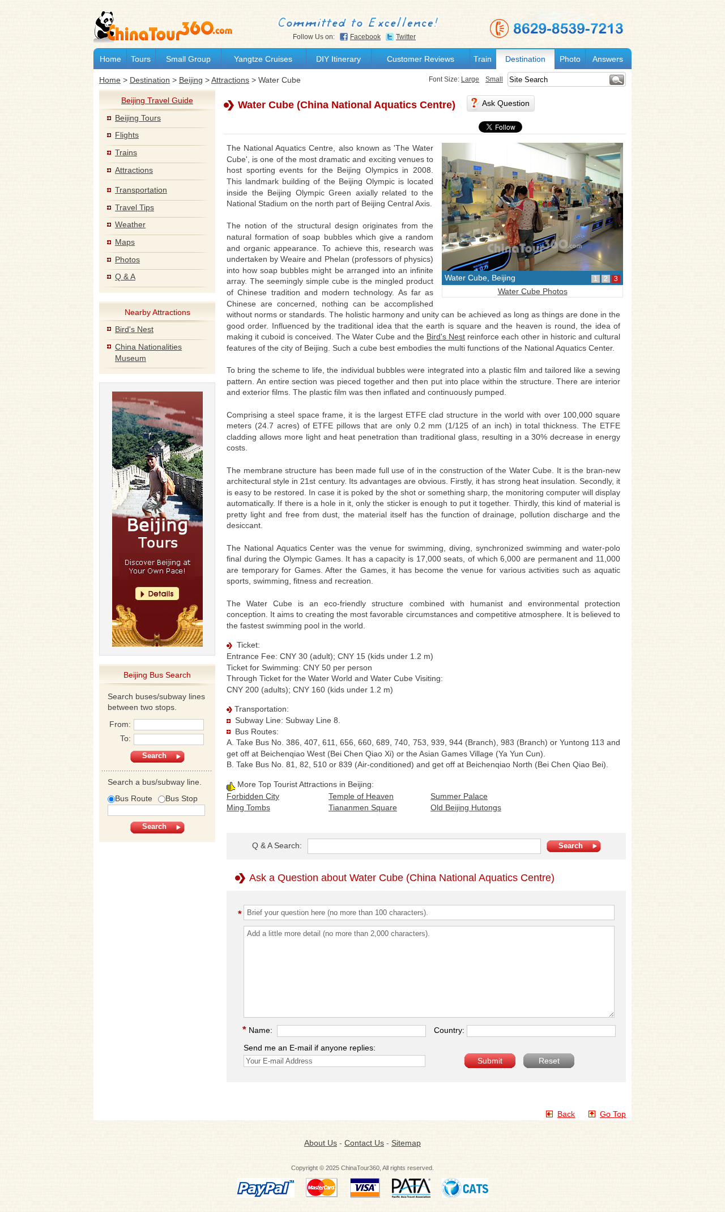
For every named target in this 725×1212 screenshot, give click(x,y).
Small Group (188, 58)
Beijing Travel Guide (157, 100)
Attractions (230, 79)
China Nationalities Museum (148, 352)
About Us (320, 1142)
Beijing (191, 79)
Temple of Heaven (361, 796)
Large (470, 79)
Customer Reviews (420, 58)
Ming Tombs (248, 807)
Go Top (613, 1114)
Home (110, 58)
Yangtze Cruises (263, 58)
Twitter (406, 37)
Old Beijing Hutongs (465, 807)
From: (120, 724)
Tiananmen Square (363, 807)
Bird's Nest (134, 329)
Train (483, 58)
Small (494, 79)
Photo (570, 58)
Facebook (365, 37)
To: (125, 738)
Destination (525, 58)
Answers (607, 58)
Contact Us (364, 1142)
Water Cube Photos (533, 291)
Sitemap (406, 1142)
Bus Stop (181, 798)
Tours (141, 58)
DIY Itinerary (338, 58)
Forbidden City (253, 796)
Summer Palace (459, 796)
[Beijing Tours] (157, 518)
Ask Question (506, 103)
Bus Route (133, 798)
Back (566, 1114)
